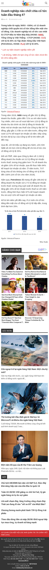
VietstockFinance (13, 111)
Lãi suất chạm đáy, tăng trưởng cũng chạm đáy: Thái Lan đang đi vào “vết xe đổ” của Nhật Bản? (23, 502)
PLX (22, 44)
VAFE (7, 535)
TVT (43, 38)
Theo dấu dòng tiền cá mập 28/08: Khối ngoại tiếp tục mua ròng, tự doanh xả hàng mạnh (24, 521)
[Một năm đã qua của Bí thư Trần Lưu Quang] (24, 446)
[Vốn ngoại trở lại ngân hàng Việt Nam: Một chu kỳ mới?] (24, 350)
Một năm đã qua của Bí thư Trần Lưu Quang (21, 465)
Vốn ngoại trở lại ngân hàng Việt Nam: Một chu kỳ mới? (24, 370)
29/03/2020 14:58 (16, 19)
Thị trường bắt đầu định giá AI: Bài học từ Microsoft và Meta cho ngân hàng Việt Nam (21, 418)
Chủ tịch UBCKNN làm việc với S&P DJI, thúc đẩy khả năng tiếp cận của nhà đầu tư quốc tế (23, 484)
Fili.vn (35, 545)
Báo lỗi (5, 19)
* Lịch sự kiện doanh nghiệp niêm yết (18, 50)
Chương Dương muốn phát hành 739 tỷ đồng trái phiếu (23, 512)
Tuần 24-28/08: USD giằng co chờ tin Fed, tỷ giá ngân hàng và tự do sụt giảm (23, 493)
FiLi (39, 539)
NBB (40, 35)
